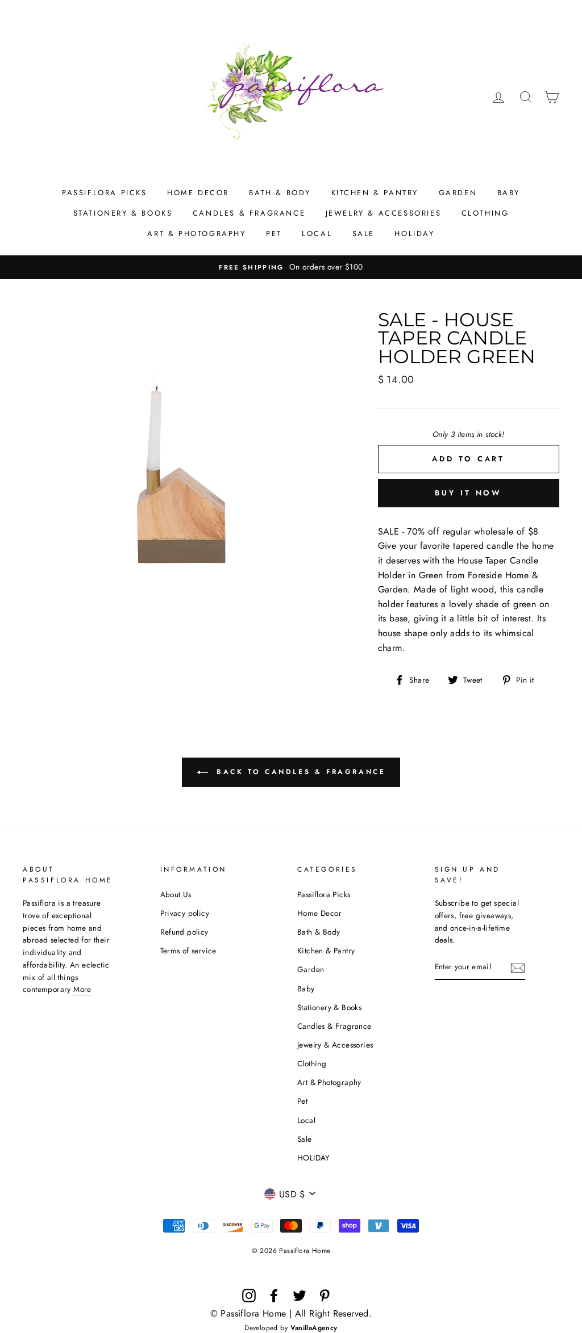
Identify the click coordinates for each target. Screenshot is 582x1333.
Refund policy (184, 931)
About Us (176, 894)
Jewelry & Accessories (384, 213)
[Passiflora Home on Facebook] (274, 1295)
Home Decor (198, 192)
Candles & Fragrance (249, 213)
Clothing (485, 213)
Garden (458, 192)
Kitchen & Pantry (375, 192)
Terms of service (188, 950)
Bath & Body (280, 192)
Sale (363, 233)
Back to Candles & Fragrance (299, 771)
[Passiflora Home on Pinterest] (324, 1295)
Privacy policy (185, 913)
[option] (291, 267)
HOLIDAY (414, 233)
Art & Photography (196, 233)
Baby (508, 192)
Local (317, 233)
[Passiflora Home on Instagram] (249, 1295)
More (82, 989)
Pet (274, 233)
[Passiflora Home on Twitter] (299, 1295)
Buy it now (468, 492)
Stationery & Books (123, 213)
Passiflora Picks (104, 192)
